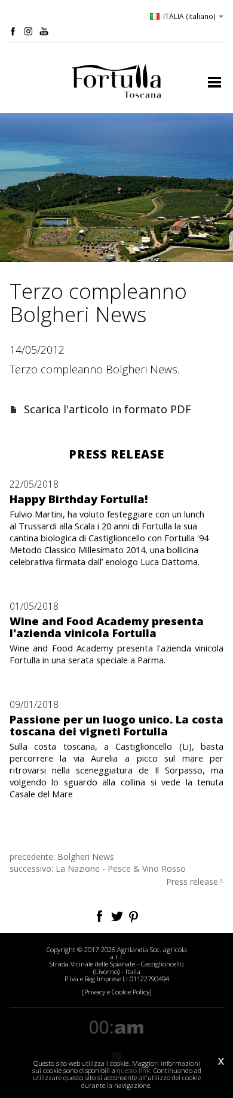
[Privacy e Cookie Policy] (117, 992)
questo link (133, 1070)
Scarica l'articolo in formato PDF (107, 409)
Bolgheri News (85, 856)
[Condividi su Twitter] (118, 915)
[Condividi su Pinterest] (134, 915)
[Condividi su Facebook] (100, 915)
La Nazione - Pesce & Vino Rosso (121, 868)
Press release (192, 881)
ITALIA (189, 16)
